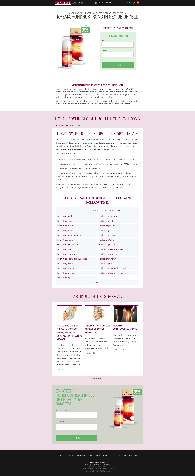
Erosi (118, 65)
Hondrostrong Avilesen (107, 240)
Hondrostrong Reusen (106, 263)
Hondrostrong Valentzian (107, 230)
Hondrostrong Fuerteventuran (67, 244)
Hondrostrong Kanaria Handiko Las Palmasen (72, 259)
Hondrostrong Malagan (65, 226)
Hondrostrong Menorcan (107, 259)
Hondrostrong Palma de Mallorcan (69, 235)
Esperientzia (80, 456)
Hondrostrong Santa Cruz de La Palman (112, 268)
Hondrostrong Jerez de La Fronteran (111, 249)
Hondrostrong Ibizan (64, 249)
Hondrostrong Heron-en (107, 244)
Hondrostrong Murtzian (65, 263)
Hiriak (112, 456)
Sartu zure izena (61, 410)
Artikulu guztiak (97, 379)
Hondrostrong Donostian (66, 268)
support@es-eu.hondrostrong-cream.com (97, 465)
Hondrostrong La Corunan (66, 254)
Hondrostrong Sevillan (106, 221)
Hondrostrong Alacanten (107, 235)
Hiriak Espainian (97, 282)
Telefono (104, 50)
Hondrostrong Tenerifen (107, 226)
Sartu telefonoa (61, 422)
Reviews (70, 456)
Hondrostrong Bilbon (64, 230)
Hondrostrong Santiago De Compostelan (113, 273)
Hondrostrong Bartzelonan (108, 216)
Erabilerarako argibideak (97, 456)
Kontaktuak (133, 456)
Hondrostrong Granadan (65, 221)
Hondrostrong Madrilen (65, 216)
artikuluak (122, 456)
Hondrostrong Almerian (65, 240)
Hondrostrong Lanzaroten (108, 254)
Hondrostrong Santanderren (67, 273)
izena (103, 41)
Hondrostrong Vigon (64, 277)
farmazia (60, 456)
